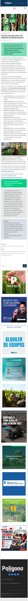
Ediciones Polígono (15, 590)
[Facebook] (9, 574)
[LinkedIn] (18, 574)
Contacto (24, 590)
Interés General (5, 32)
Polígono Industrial (5, 593)
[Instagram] (12, 574)
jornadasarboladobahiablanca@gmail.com (11, 177)
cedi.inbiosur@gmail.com (7, 171)
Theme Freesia (19, 593)
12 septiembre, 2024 (6, 40)
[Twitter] (15, 574)
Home (8, 590)
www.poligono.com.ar (15, 583)
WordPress (3, 595)
